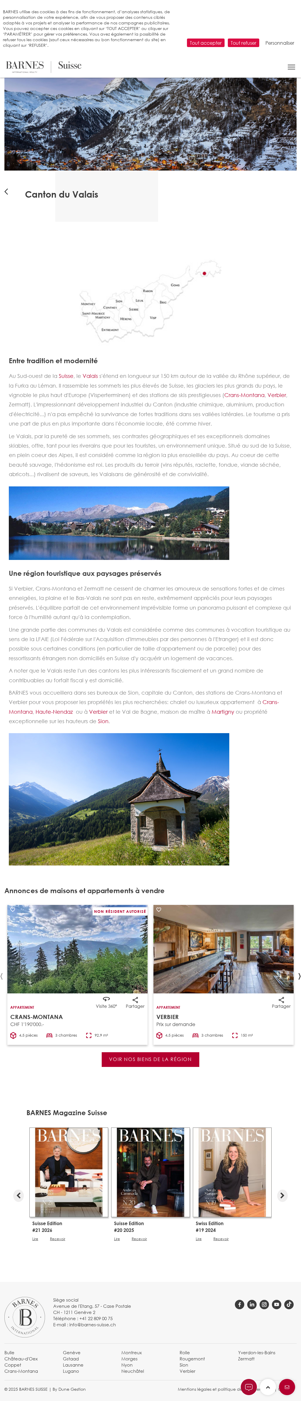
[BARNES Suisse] (43, 67)
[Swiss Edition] (232, 1172)
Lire (35, 1239)
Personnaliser (279, 43)
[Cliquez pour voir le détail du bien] (223, 949)
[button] (291, 67)
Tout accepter (206, 43)
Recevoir (57, 1239)
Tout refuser (243, 43)
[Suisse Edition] (68, 1172)
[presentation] (18, 1194)
